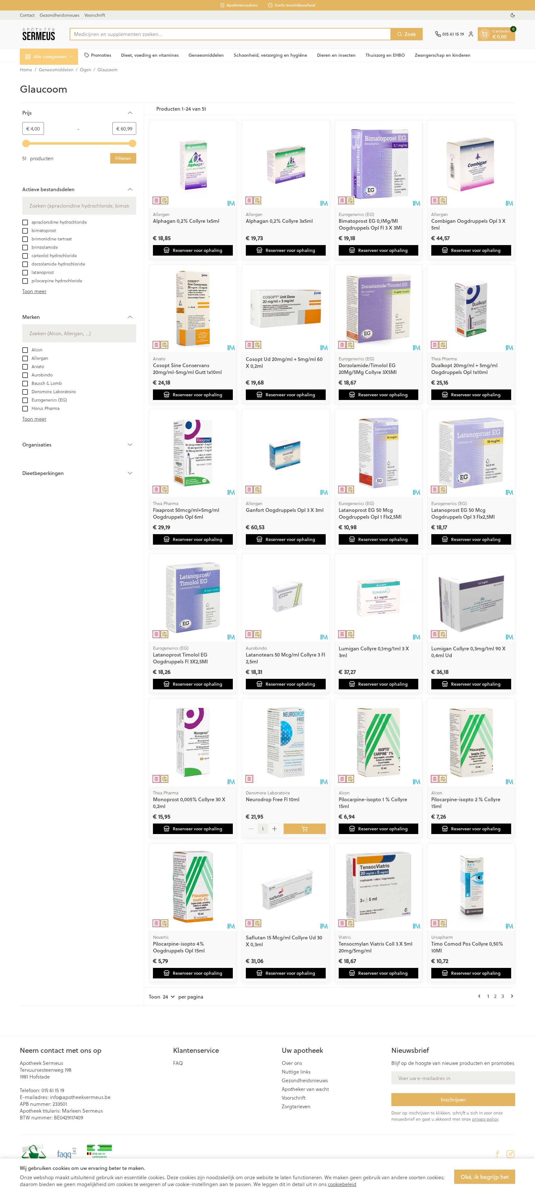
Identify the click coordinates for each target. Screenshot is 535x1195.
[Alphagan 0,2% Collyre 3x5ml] (285, 164)
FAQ (178, 1063)
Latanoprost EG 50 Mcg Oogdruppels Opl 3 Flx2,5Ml (463, 513)
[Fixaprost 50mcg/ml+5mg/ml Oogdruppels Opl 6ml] (193, 453)
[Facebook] (497, 1154)
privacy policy (485, 1119)
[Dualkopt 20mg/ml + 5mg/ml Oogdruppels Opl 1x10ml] (471, 308)
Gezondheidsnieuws (60, 15)
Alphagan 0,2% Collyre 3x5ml (279, 220)
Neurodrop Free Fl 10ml (272, 799)
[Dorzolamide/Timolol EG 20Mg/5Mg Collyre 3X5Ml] (378, 308)
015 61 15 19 (52, 1090)
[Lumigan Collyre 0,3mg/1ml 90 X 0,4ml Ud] (471, 597)
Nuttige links (296, 1071)
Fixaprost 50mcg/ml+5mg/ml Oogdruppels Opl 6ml (186, 513)
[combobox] (230, 34)
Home (26, 70)
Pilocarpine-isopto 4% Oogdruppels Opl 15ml (179, 947)
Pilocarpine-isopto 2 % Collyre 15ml (465, 803)
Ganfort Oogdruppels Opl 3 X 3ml (285, 509)
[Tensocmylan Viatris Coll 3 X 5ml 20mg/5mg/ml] (378, 887)
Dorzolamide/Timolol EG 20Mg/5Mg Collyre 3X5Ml (368, 369)
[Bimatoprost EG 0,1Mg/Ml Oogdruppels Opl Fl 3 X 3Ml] (378, 164)
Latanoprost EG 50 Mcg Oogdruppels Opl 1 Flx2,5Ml (370, 513)
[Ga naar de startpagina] (38, 34)
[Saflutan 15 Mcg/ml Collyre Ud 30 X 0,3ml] (285, 887)
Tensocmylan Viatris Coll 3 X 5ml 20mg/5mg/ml (375, 947)
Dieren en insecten (336, 55)
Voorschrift (95, 15)
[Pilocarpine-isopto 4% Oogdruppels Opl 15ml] (193, 887)
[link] (480, 996)
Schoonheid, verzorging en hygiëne (270, 55)
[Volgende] (511, 996)
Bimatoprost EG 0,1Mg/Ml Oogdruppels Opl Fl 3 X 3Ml (370, 224)
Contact (27, 15)
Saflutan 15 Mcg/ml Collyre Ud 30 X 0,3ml (284, 941)
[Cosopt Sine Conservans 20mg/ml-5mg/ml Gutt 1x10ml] (193, 308)
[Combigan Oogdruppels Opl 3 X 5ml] (471, 164)
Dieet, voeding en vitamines (150, 55)
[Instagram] (510, 1154)
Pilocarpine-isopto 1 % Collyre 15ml (373, 803)
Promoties (101, 55)
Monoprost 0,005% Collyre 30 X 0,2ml (189, 803)
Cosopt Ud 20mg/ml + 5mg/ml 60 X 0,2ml (284, 362)
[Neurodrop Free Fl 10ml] (285, 742)
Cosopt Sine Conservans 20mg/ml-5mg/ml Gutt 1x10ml (187, 369)
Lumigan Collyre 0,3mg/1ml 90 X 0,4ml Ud (468, 652)
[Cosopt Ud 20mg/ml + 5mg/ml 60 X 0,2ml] (285, 308)
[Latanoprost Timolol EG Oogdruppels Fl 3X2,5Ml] (193, 597)
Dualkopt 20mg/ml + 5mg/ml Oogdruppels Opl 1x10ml (464, 369)
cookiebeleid (342, 1184)
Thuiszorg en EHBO (385, 55)
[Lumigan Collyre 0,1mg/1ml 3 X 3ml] (378, 597)
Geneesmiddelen (206, 55)
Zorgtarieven (296, 1106)
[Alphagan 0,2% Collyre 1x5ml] (193, 164)
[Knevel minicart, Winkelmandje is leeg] (484, 34)
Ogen (85, 70)
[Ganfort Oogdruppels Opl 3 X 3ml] (285, 453)
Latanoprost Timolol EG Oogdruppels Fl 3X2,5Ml (180, 658)
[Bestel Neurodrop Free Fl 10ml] (305, 829)
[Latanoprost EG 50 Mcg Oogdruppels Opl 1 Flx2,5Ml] (378, 453)
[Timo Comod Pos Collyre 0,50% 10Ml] (471, 887)
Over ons (292, 1063)
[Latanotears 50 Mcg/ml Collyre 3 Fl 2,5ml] (285, 597)
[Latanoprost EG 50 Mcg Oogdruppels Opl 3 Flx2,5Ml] (471, 453)
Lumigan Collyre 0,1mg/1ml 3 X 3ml (374, 652)
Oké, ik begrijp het (485, 1177)
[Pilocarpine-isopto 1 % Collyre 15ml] (378, 742)
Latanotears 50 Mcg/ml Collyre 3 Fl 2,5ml (285, 658)
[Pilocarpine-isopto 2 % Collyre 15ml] (471, 742)
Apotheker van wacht (305, 1089)
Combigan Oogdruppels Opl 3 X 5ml (468, 224)
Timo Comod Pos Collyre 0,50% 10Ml (467, 947)
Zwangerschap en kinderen (443, 55)
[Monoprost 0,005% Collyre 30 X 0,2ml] (193, 742)
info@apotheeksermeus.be (80, 1097)
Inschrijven (453, 1099)
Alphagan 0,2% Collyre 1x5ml (186, 220)
